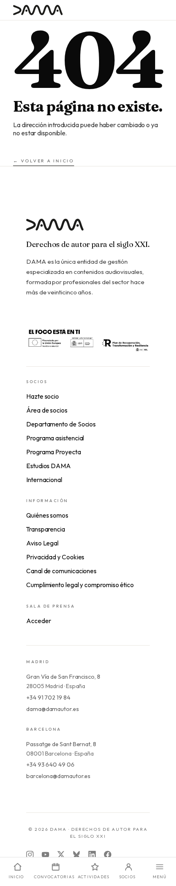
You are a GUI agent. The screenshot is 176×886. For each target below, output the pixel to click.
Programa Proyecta (53, 452)
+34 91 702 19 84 (48, 697)
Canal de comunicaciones (61, 571)
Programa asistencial (55, 438)
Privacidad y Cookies (55, 557)
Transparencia (45, 529)
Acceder (38, 621)
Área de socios (47, 410)
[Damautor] (88, 229)
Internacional (44, 480)
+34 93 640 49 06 (50, 764)
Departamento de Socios (61, 424)
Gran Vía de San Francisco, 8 (63, 676)
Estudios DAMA (48, 466)
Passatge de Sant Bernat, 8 (61, 744)
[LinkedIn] (92, 854)
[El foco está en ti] (88, 339)
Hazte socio (42, 396)
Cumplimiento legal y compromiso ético (80, 585)
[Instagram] (30, 854)
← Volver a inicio (43, 161)
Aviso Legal (42, 543)
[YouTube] (45, 854)
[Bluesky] (76, 854)
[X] (61, 854)
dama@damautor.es (52, 709)
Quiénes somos (47, 515)
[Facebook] (107, 854)
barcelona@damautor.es (58, 776)
